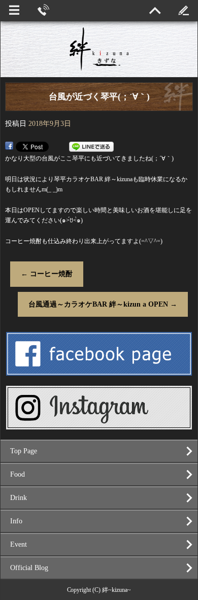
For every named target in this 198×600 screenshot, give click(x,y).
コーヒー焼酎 (47, 274)
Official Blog (29, 568)
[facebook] (99, 371)
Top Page (23, 451)
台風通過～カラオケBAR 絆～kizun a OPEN (102, 304)
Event (18, 544)
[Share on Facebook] (9, 146)
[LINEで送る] (91, 146)
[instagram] (99, 424)
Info (16, 521)
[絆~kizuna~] (99, 49)
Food (17, 474)
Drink (18, 498)
